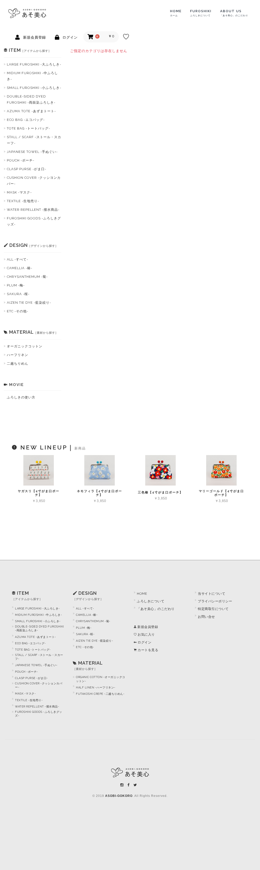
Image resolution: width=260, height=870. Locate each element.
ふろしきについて (150, 601)
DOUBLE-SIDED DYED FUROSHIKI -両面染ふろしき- (31, 99)
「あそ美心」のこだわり (156, 609)
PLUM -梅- (16, 285)
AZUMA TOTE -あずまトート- (31, 111)
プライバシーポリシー (215, 601)
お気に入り (146, 634)
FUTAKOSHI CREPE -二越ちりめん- (100, 694)
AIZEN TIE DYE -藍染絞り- (29, 302)
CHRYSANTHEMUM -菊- (27, 277)
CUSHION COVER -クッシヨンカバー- (34, 181)
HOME (176, 13)
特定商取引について (213, 609)
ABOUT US (234, 13)
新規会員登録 (147, 627)
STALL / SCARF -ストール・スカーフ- (34, 140)
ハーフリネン (17, 355)
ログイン (144, 642)
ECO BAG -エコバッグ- (26, 120)
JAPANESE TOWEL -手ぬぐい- (32, 152)
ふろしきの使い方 (21, 397)
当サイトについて (211, 593)
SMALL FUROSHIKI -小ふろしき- (34, 88)
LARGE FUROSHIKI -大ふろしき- (34, 64)
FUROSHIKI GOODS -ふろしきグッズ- (34, 221)
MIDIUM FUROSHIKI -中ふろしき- (32, 76)
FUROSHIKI (201, 13)
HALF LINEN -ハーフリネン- (96, 687)
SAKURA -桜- (18, 294)
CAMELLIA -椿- (19, 268)
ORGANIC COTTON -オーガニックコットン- (100, 679)
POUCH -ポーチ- (20, 160)
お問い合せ (206, 617)
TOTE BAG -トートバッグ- (28, 128)
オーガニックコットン (24, 346)
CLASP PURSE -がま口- (26, 169)
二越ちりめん (17, 363)
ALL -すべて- (17, 259)
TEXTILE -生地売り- (23, 201)
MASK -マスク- (19, 192)
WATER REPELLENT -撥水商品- (33, 210)
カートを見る (147, 650)
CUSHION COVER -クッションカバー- (38, 685)
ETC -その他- (17, 311)
